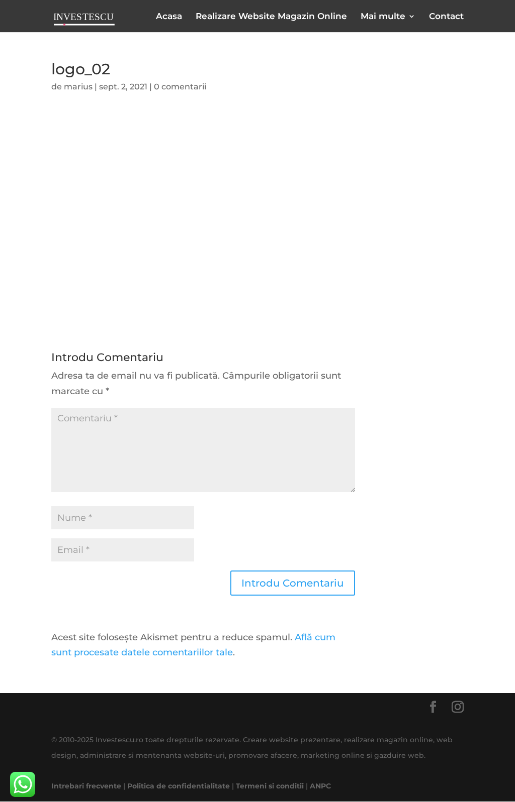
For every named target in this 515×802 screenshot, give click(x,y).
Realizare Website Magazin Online (271, 17)
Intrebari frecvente (86, 785)
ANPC (320, 785)
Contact (446, 17)
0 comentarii (180, 86)
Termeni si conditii (270, 785)
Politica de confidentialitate (178, 785)
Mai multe (383, 17)
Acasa (169, 17)
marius (78, 86)
